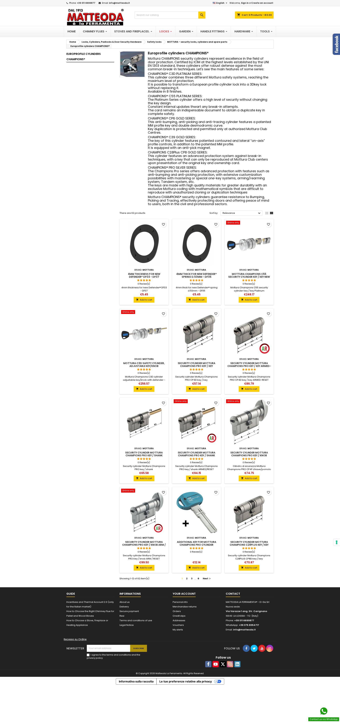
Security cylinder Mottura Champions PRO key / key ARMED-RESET (249, 366)
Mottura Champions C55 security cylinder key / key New (249, 275)
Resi (122, 616)
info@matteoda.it (119, 2)
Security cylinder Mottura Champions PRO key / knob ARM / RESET (144, 544)
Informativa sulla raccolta (136, 681)
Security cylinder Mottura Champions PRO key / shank (144, 454)
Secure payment (129, 611)
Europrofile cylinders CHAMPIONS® (83, 56)
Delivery (124, 606)
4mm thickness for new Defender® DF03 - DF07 (144, 275)
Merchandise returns (185, 606)
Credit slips (179, 616)
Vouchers (178, 625)
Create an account (262, 2)
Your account (184, 594)
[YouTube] (215, 664)
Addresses (179, 620)
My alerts (178, 629)
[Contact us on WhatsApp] (323, 711)
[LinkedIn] (237, 664)
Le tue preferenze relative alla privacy (185, 681)
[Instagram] (230, 664)
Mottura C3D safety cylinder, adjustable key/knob (144, 364)
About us (125, 602)
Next (207, 578)
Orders (177, 611)
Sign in (244, 2)
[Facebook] (208, 664)
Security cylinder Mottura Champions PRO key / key (196, 364)
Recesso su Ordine (75, 639)
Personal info (180, 602)
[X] (223, 664)
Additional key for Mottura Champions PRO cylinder (196, 543)
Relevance (242, 213)
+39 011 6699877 (86, 2)
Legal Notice (127, 625)
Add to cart (144, 299)
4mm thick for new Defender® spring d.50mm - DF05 (196, 275)
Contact (233, 594)
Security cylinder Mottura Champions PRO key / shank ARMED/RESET (196, 455)
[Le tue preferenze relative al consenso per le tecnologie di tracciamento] (336, 542)
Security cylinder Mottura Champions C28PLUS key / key (249, 543)
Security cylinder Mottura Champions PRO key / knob (249, 454)
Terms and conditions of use (136, 620)
